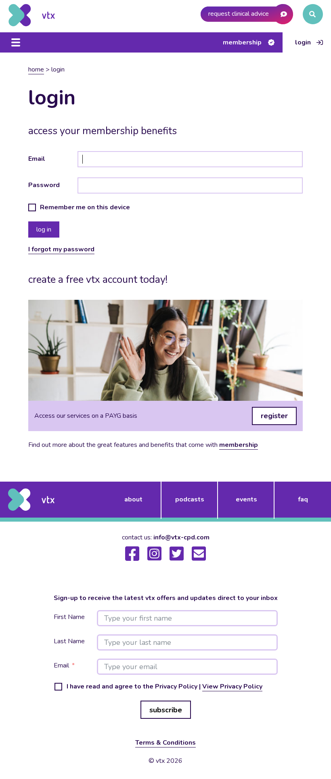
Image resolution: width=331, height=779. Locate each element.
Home (36, 69)
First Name (69, 617)
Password (44, 185)
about (133, 499)
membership (238, 444)
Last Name (69, 641)
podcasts (189, 499)
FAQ (303, 499)
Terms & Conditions (165, 742)
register (274, 416)
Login (303, 42)
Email (36, 158)
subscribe (165, 710)
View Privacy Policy (232, 686)
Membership (242, 42)
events (246, 499)
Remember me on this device (85, 207)
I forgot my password (61, 249)
